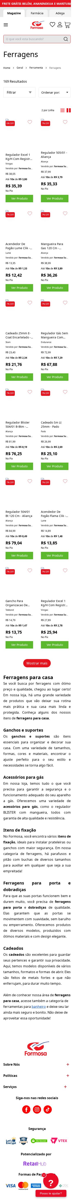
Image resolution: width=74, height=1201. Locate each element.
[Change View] (62, 110)
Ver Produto (19, 198)
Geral (20, 67)
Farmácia (37, 13)
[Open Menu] (5, 24)
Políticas (10, 1075)
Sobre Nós (11, 1064)
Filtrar (11, 92)
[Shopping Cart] (67, 25)
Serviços (10, 1086)
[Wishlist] (52, 24)
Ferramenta (36, 67)
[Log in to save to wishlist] (29, 122)
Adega (60, 13)
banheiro (39, 1006)
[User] (60, 24)
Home (6, 68)
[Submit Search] (66, 39)
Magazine (14, 13)
